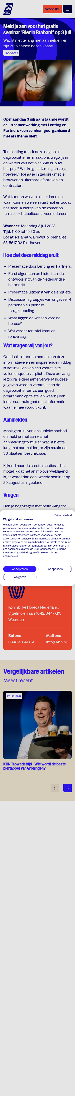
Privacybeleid (63, 515)
